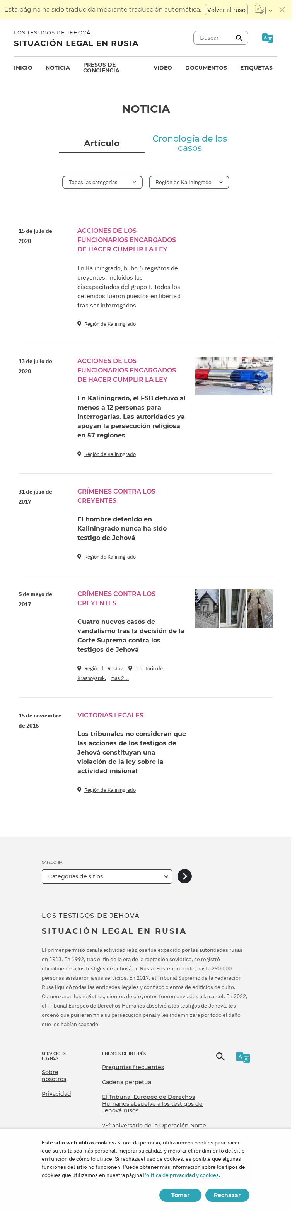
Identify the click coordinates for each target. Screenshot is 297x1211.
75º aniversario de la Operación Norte (154, 1125)
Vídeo (163, 67)
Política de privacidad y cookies (181, 1175)
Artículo (101, 143)
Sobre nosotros (54, 1076)
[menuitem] (23, 68)
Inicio (23, 67)
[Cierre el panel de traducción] (282, 9)
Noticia (58, 67)
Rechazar (227, 1195)
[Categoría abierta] (185, 876)
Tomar (180, 1195)
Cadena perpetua (126, 1082)
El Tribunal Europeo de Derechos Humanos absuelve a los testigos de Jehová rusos (152, 1103)
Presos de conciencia (101, 67)
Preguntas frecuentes (133, 1067)
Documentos (206, 67)
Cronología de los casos (189, 143)
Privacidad (56, 1093)
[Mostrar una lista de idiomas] (263, 9)
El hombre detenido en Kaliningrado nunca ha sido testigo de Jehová (122, 528)
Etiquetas (256, 67)
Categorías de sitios (75, 876)
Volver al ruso (226, 10)
